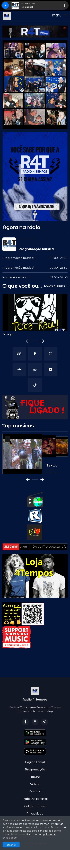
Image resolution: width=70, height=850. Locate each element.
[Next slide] (42, 341)
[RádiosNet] (35, 516)
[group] (35, 315)
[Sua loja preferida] (35, 575)
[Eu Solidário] (34, 532)
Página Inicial (35, 762)
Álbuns (35, 777)
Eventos (35, 791)
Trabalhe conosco (35, 798)
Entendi (11, 844)
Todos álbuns (54, 286)
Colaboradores (35, 806)
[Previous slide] (28, 341)
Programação (35, 769)
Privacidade (35, 813)
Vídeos (35, 784)
